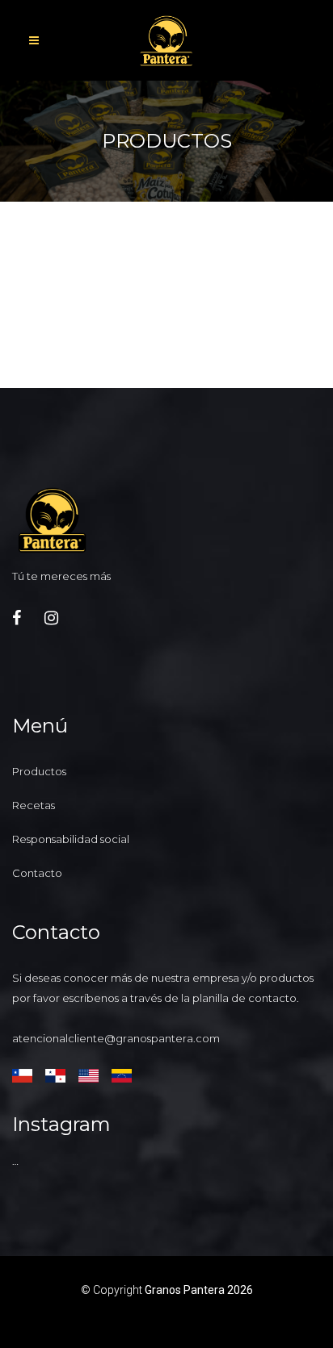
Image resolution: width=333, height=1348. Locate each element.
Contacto (37, 872)
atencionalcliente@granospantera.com (116, 1038)
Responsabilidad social (70, 839)
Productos (39, 771)
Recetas (33, 805)
